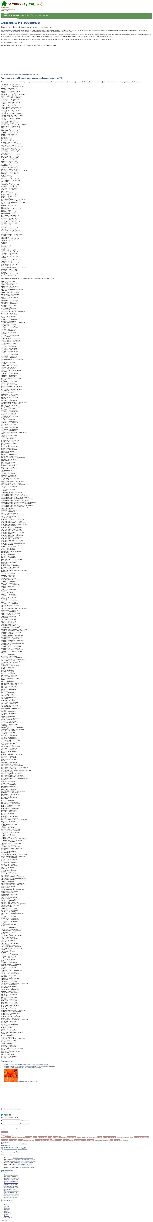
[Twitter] (5, 1115)
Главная (6, 13)
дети (50, 1137)
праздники (26, 1140)
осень (99, 1137)
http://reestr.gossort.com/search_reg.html (12, 42)
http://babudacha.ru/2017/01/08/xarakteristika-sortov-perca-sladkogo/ (20, 74)
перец (10, 1109)
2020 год (15, 1137)
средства (82, 1140)
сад (51, 1140)
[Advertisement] (54, 60)
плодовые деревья (124, 1137)
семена (15, 1109)
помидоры (4, 1140)
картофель (85, 1137)
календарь (71, 1137)
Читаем (8, 15)
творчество (90, 1140)
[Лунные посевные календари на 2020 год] (14, 1149)
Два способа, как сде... (11, 1192)
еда (60, 1137)
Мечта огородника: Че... (11, 1187)
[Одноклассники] (7, 1115)
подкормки (139, 1137)
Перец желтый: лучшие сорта (32, 1067)
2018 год (3, 1137)
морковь (91, 1137)
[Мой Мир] (10, 1115)
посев (20, 1140)
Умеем (28, 15)
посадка (13, 1140)
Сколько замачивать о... (11, 1183)
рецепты (46, 1140)
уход (111, 1140)
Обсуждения (8, 1217)
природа (32, 1140)
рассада (38, 1140)
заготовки (64, 1137)
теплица (97, 1140)
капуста (79, 1137)
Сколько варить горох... (11, 1186)
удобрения (107, 1140)
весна (35, 1137)
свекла (53, 1140)
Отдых (42, 15)
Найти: (3, 1144)
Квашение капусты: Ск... (11, 1178)
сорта (19, 1109)
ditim (15, 27)
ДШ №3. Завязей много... (11, 1184)
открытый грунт (109, 1137)
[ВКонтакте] (2, 1115)
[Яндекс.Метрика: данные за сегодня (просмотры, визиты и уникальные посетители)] (6, 1200)
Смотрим (15, 15)
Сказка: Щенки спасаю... (11, 1195)
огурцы (95, 1137)
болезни (28, 1137)
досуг (55, 1137)
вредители (42, 1137)
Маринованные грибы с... (12, 1194)
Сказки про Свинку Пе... (11, 1189)
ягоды (126, 1140)
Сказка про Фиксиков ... (11, 1197)
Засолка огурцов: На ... (11, 1175)
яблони (122, 1140)
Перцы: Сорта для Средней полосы (37, 1064)
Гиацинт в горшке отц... (11, 1179)
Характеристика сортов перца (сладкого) (42, 1066)
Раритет (48, 15)
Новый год (21, 1137)
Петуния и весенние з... (11, 1191)
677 (51, 27)
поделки (131, 1137)
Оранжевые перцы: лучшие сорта (28, 1081)
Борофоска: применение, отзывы (23, 1158)
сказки (71, 1140)
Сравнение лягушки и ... (11, 1181)
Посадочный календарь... (11, 1176)
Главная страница (26, 27)
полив (146, 1137)
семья (66, 1140)
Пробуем (22, 15)
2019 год (8, 1137)
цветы (117, 1140)
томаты (101, 1140)
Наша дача (35, 15)
